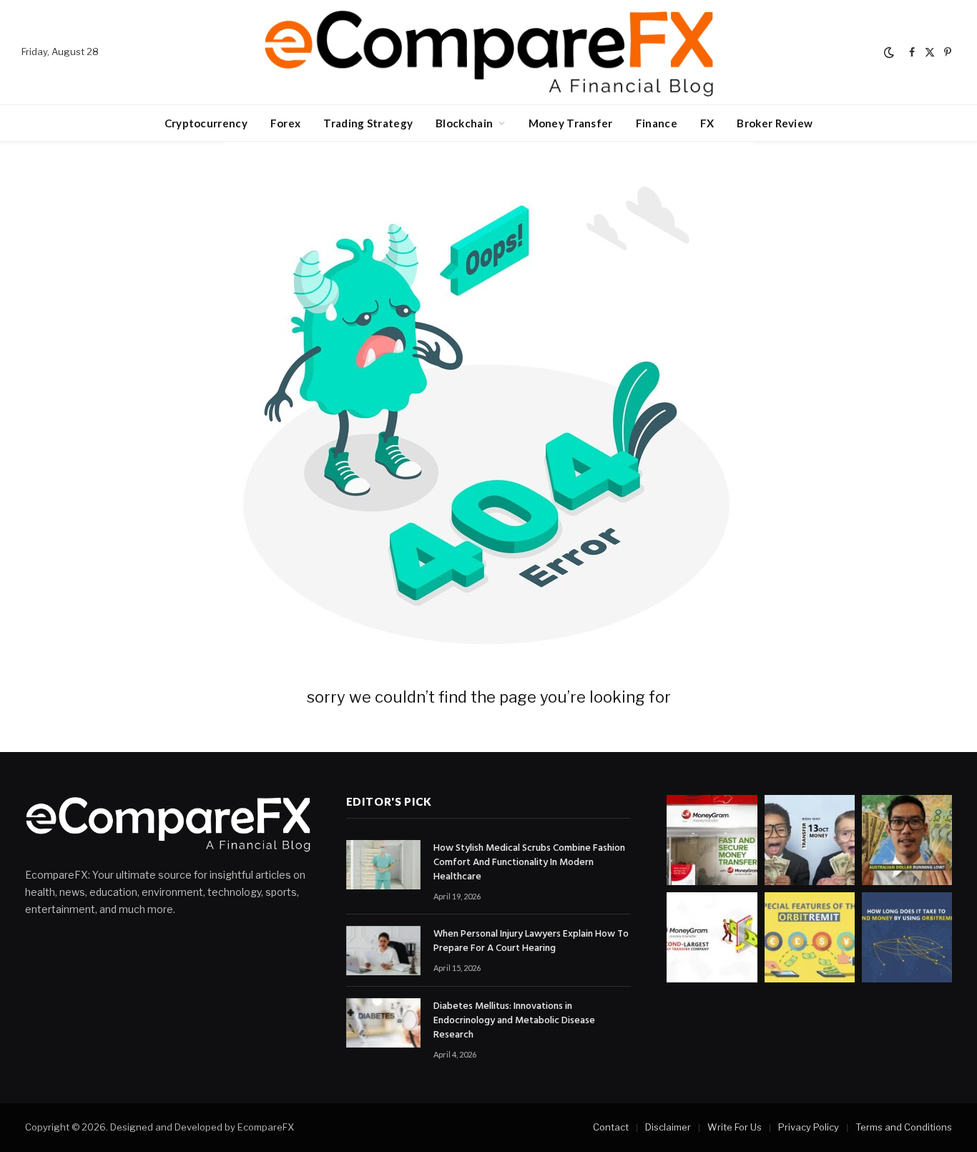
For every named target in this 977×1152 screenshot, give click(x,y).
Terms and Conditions (903, 1127)
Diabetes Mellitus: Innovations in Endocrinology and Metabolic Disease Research (514, 1021)
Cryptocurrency (206, 123)
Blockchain (464, 123)
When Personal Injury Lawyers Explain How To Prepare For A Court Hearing (531, 941)
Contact (611, 1127)
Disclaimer (668, 1127)
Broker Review (774, 123)
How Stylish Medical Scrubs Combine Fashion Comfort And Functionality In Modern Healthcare (529, 862)
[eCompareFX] (488, 52)
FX (707, 123)
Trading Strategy (368, 123)
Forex (285, 123)
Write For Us (734, 1127)
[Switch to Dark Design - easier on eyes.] (889, 52)
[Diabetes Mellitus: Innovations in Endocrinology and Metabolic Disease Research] (383, 1023)
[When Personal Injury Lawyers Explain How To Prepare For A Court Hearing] (383, 950)
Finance (656, 123)
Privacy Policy (808, 1127)
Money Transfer (571, 123)
